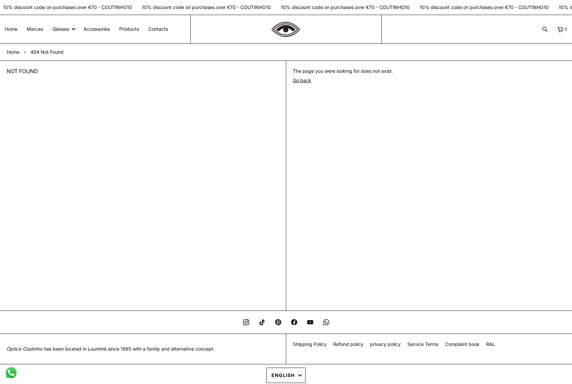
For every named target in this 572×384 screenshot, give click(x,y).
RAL (490, 344)
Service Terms (422, 344)
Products (129, 29)
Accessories (96, 29)
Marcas (35, 29)
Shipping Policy (310, 344)
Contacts (158, 29)
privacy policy (385, 344)
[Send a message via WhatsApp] (11, 373)
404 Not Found (46, 52)
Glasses (60, 29)
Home (11, 29)
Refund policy (348, 344)
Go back (302, 80)
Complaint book (462, 344)
